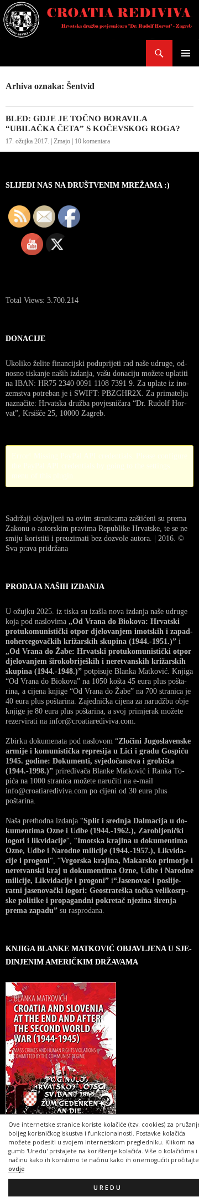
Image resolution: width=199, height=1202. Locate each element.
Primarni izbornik (185, 53)
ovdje (16, 1169)
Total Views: (26, 300)
